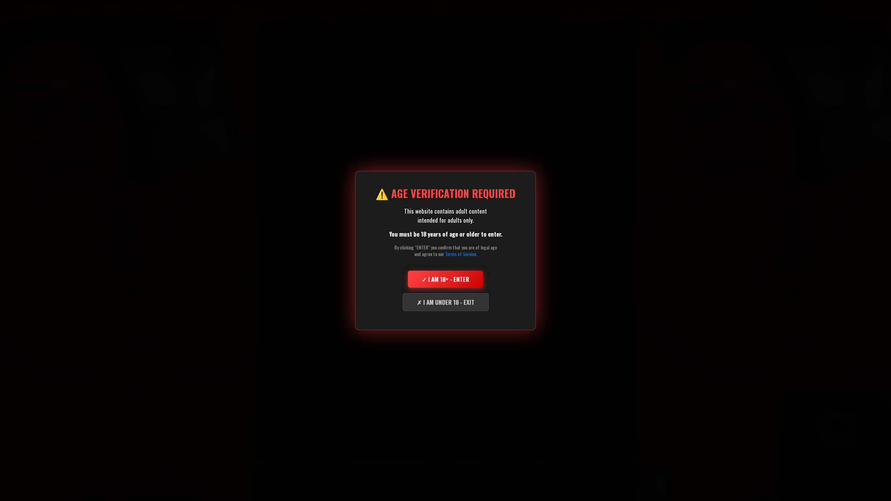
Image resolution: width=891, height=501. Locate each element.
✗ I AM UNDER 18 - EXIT (445, 302)
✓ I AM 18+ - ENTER (445, 279)
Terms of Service (460, 253)
